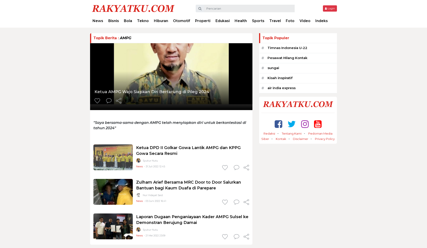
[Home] (133, 8)
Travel (275, 21)
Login (331, 8)
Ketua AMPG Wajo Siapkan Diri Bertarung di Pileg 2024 (152, 91)
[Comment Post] (109, 101)
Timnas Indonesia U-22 (287, 48)
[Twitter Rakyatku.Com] (291, 124)
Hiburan (161, 21)
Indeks (321, 21)
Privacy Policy (325, 139)
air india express (282, 88)
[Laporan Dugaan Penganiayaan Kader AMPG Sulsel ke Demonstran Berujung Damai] (113, 226)
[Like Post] (98, 101)
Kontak (281, 139)
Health (241, 21)
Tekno (143, 21)
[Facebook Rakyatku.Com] (278, 124)
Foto (290, 21)
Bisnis (113, 21)
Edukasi (223, 21)
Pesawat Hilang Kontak (287, 58)
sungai (273, 68)
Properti (202, 21)
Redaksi (269, 133)
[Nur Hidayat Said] (138, 196)
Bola (128, 21)
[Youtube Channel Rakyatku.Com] (318, 124)
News (98, 21)
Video (305, 21)
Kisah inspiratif (280, 78)
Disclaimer (300, 139)
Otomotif (181, 21)
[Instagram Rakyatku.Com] (305, 124)
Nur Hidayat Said (153, 195)
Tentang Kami (292, 133)
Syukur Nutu (150, 160)
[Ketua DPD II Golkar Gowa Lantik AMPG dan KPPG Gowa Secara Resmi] (113, 157)
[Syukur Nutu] (138, 161)
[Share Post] (118, 101)
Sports (258, 21)
